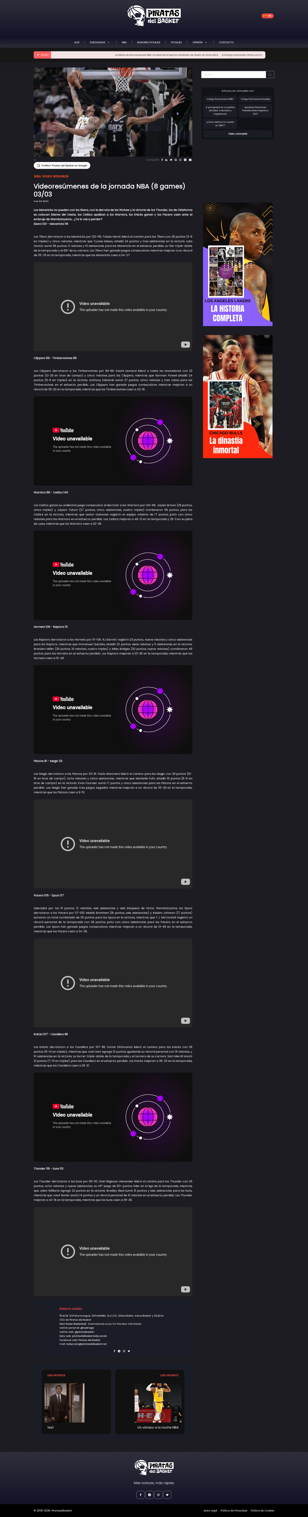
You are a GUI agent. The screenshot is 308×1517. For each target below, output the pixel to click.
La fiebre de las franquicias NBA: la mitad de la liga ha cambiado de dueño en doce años (106, 55)
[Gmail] (176, 160)
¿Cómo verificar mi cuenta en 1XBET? (220, 124)
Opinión (197, 42)
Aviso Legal (210, 1510)
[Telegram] (185, 160)
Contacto (226, 42)
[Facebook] (162, 160)
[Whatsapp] (180, 160)
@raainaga (87, 1328)
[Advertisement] (231, 167)
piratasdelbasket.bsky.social (89, 1336)
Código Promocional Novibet (255, 99)
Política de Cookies (262, 1510)
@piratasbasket (84, 1332)
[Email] (190, 160)
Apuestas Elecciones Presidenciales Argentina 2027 (255, 110)
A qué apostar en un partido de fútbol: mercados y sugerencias (220, 110)
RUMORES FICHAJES (148, 42)
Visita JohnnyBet (237, 133)
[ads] (237, 264)
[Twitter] (171, 160)
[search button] (270, 74)
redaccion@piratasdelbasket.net (86, 1344)
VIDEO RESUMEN (55, 176)
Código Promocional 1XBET (220, 99)
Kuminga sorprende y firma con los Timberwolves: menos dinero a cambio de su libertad (213, 55)
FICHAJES (176, 42)
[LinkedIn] (166, 160)
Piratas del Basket (89, 1340)
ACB (76, 42)
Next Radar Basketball (73, 1324)
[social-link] (141, 1495)
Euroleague (98, 42)
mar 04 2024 (41, 201)
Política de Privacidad (234, 1510)
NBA (124, 42)
